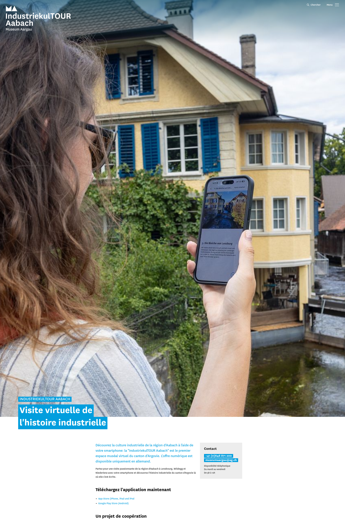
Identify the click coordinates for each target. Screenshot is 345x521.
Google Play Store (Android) (113, 503)
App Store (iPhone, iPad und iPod (116, 498)
